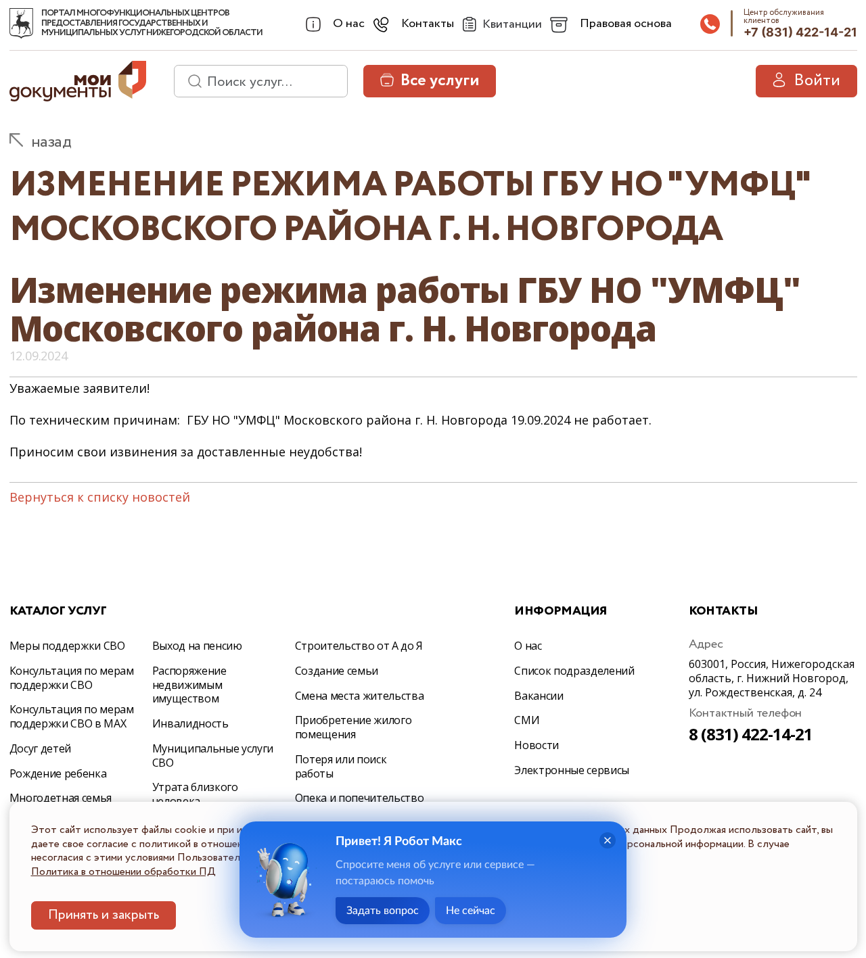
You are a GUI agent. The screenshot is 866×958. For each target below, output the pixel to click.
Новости (536, 745)
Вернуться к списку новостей (99, 497)
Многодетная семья (60, 797)
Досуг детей (40, 748)
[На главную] (21, 23)
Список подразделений (574, 670)
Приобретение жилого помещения (353, 727)
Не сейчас (470, 910)
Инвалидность (190, 723)
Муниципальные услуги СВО (213, 755)
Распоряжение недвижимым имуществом (189, 684)
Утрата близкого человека (195, 794)
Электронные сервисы (571, 770)
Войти (817, 81)
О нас (527, 645)
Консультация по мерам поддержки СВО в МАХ (71, 716)
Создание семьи (337, 670)
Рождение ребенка (58, 773)
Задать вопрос (382, 910)
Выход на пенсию (197, 645)
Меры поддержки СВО (67, 645)
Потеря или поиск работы (341, 766)
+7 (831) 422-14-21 (800, 32)
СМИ (526, 720)
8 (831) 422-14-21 (751, 734)
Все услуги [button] (440, 81)
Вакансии (538, 695)
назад (51, 142)
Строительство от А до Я (359, 645)
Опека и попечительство (359, 797)
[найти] (190, 81)
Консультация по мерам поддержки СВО (71, 677)
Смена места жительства (359, 695)
